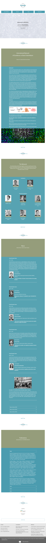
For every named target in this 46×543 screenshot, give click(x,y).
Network (17, 11)
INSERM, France (8, 203)
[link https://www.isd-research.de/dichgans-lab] (16, 183)
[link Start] (23, 5)
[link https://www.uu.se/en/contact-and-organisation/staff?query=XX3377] (8, 213)
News (28, 11)
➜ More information (25, 541)
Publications (40, 11)
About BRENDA (6, 11)
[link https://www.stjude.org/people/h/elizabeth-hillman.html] (38, 198)
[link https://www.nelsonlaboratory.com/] (23, 198)
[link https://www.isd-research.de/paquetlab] (23, 213)
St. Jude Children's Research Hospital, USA (38, 204)
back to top (23, 519)
